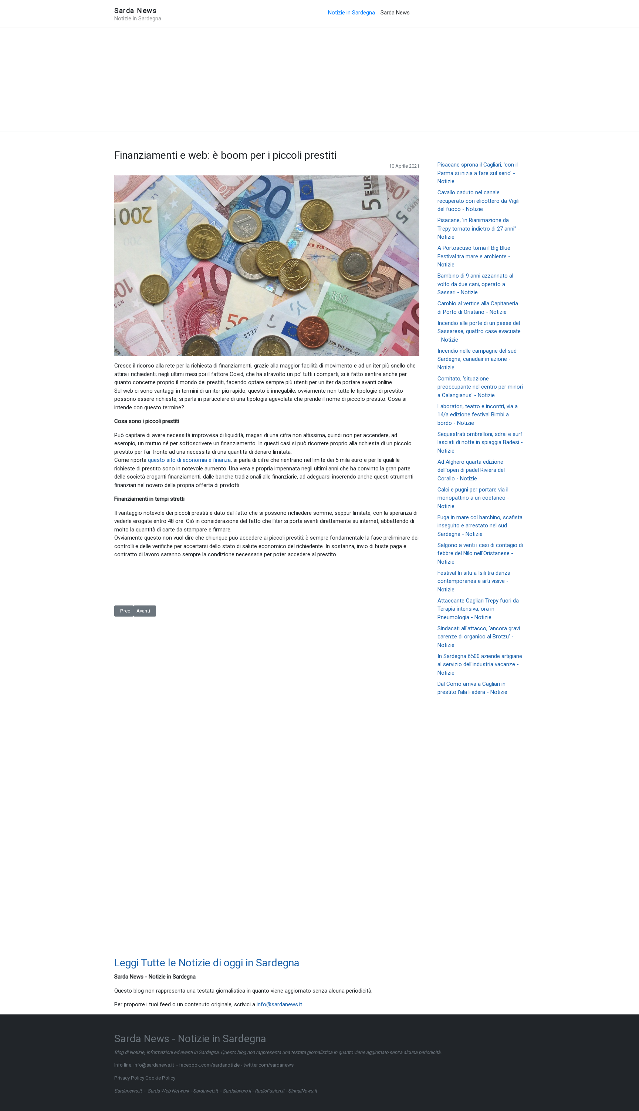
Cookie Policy (160, 1078)
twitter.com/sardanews (268, 1065)
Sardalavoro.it (237, 1091)
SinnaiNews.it (302, 1091)
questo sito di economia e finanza (189, 460)
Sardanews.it (128, 1091)
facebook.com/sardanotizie (209, 1065)
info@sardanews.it (279, 1004)
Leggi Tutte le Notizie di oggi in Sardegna (207, 963)
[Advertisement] (319, 79)
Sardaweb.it (205, 1091)
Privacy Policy (129, 1078)
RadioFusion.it (269, 1091)
